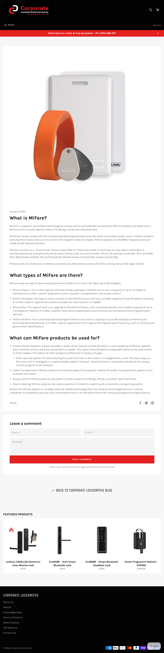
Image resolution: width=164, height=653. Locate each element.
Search (7, 607)
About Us (8, 602)
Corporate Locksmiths (21, 648)
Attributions (10, 627)
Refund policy (11, 622)
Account (157, 25)
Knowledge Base (12, 612)
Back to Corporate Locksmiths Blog (83, 490)
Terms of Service (12, 617)
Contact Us (9, 632)
